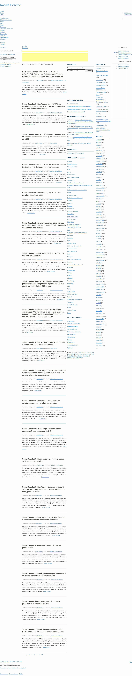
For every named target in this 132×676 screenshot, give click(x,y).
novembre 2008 (100, 319)
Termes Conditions (5, 668)
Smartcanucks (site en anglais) (75, 153)
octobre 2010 (99, 257)
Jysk (68, 230)
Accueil (2, 11)
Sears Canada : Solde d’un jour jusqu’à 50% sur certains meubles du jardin (41, 194)
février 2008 (99, 343)
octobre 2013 (99, 164)
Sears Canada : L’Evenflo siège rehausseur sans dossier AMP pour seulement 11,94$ (41, 430)
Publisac (69, 275)
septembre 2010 (100, 260)
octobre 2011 (99, 225)
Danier (69, 192)
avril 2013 (98, 180)
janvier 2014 (99, 156)
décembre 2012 (100, 188)
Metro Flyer (86, 356)
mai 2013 (98, 177)
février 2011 (99, 246)
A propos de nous (13, 674)
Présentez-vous (4, 37)
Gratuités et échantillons (6, 28)
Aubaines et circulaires (6, 20)
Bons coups (3, 27)
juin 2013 (98, 174)
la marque (12, 54)
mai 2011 (98, 238)
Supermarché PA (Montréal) (74, 299)
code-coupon (53, 143)
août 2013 (98, 169)
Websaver (70, 347)
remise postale (100, 116)
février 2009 (99, 311)
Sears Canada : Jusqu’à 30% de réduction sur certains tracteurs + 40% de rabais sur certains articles (44, 166)
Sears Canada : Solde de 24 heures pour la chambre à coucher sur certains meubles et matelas (44, 574)
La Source (70, 235)
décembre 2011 (100, 220)
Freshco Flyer (78, 354)
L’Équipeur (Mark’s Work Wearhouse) (77, 232)
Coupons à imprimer (123, 58)
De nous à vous (71, 334)
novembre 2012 (100, 190)
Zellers (69, 313)
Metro (68, 254)
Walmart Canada (71, 310)
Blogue (2, 13)
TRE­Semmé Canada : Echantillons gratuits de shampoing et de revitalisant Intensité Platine (80, 128)
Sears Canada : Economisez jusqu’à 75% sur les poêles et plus (41, 546)
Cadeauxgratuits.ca (72, 326)
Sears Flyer (71, 354)
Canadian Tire (71, 180)
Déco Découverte (71, 195)
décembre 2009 (100, 284)
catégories (3, 47)
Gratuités (24, 46)
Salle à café (3, 39)
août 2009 (98, 295)
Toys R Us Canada (72, 305)
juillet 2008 (99, 329)
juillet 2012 (99, 201)
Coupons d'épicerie (123, 56)
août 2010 (98, 263)
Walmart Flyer (82, 352)
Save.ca (69, 339)
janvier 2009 (99, 313)
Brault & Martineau (72, 166)
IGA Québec (70, 222)
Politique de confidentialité (19, 668)
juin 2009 (98, 300)
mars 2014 (99, 150)
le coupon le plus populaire (10, 62)
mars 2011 (98, 244)
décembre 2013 (100, 158)
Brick (68, 169)
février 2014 (99, 153)
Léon (68, 240)
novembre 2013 (100, 161)
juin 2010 (98, 268)
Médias (21, 674)
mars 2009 (99, 308)
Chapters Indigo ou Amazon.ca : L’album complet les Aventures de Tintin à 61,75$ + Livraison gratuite (80, 121)
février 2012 (99, 214)
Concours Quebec (100, 85)
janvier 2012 (99, 217)
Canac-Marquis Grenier (73, 177)
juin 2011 (98, 236)
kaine (68, 143)
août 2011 (98, 230)
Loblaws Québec (71, 243)
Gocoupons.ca (71, 337)
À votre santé (70, 321)
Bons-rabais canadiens (102, 75)
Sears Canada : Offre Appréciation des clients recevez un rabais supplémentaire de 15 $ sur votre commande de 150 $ (44, 136)
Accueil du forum (4, 18)
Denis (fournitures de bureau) (74, 198)
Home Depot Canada (72, 216)
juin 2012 (98, 204)
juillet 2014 (99, 140)
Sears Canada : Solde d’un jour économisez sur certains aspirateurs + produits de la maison (41, 402)
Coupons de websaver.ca (124, 53)
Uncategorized (100, 125)
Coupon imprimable (101, 92)
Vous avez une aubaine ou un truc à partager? (79, 106)
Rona (68, 286)
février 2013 (99, 185)
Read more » (31, 124)
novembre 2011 (100, 222)
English (116, 52)
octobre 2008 (99, 321)
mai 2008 (98, 335)
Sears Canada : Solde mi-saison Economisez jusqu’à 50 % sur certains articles (43, 460)
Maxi (1, 23)
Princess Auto (71, 270)
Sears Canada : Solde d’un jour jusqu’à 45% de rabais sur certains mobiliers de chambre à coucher (43, 518)
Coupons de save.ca (123, 51)
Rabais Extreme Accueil (11, 661)
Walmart (2, 21)
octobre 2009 (99, 289)
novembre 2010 (100, 254)
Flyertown (69, 206)
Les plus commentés (5, 66)
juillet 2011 (99, 233)
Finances (2, 35)
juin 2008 (98, 332)
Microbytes (70, 256)
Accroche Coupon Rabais (74, 323)
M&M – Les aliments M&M (74, 246)
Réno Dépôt (70, 283)
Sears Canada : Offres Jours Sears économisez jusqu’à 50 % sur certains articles (41, 602)
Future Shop (70, 208)
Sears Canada (71, 291)
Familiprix (69, 203)
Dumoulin (69, 200)
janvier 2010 (99, 281)
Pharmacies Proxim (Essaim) (75, 264)
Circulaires (25, 48)
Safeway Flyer (71, 357)
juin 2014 (98, 142)
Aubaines (2, 42)
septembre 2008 (100, 324)
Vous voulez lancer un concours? (76, 112)
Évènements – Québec (102, 102)
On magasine (3, 34)
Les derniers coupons (5, 64)
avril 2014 (98, 148)
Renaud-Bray (70, 281)
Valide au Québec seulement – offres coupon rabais (103, 129)
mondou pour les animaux (74, 259)
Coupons (2, 30)
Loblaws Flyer (79, 357)
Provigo (69, 272)
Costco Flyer (90, 352)
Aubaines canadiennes (57, 80)
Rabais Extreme (10, 5)
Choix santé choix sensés (74, 331)
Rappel (98, 113)
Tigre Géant (70, 302)
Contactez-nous (128, 14)
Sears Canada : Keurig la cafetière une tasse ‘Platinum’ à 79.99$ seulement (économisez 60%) (44, 343)
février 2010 (99, 279)
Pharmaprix (70, 267)
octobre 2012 (99, 193)
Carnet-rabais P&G (72, 329)
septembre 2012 (100, 196)
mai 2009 (98, 303)
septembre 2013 (100, 166)
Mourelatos (70, 262)
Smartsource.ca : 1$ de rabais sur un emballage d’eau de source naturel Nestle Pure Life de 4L (80, 138)
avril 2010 (98, 273)
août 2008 (98, 327)
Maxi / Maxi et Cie (72, 251)
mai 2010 (98, 271)
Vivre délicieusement (72, 345)
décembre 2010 (100, 252)
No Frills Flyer (78, 356)
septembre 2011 (100, 228)
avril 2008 (98, 337)
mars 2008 (99, 340)
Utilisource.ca (70, 342)
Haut (131, 662)
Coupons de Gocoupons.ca (125, 54)
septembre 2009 (100, 292)
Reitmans (69, 278)
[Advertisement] (55, 51)
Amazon (69, 161)
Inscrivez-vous (127, 13)
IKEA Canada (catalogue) (73, 224)
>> (42, 654)
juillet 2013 (99, 172)
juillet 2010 (99, 265)
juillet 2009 (99, 297)
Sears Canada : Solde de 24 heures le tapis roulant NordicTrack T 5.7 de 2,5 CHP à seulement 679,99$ (43, 630)
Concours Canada (100, 82)
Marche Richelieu (71, 248)
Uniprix (69, 307)
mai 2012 (98, 206)
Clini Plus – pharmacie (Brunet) (75, 182)
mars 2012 (99, 212)
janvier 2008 (99, 345)
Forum (2, 14)
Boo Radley (40, 80)
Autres (1, 25)
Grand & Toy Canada (72, 211)
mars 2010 (99, 276)
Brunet (69, 172)
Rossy (69, 289)
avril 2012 (98, 209)
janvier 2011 (99, 249)
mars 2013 (99, 182)
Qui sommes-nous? (72, 103)
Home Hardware (71, 219)
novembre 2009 (100, 287)
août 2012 (98, 198)
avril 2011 (98, 241)
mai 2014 (98, 145)
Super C (69, 297)
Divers (97, 95)
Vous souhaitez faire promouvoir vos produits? (79, 109)
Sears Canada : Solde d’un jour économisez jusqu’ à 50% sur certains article (43, 254)
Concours (2, 32)
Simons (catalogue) (72, 294)
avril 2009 (98, 305)
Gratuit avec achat (101, 106)
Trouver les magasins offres (75, 68)
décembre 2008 (100, 316)
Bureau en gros (71, 174)
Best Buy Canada (72, 164)
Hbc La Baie (70, 214)
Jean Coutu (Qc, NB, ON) (74, 227)
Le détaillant (3, 54)
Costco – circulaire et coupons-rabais (77, 190)
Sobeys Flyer (86, 354)
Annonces (98, 68)
